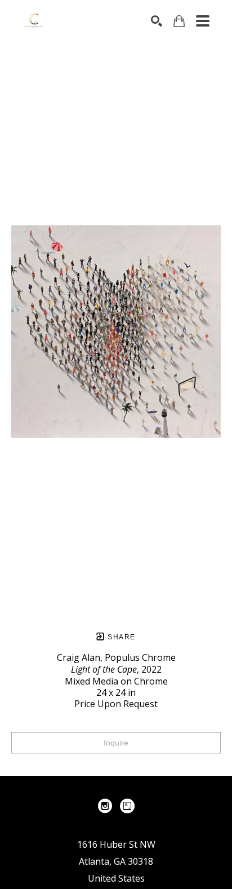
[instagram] (104, 806)
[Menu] (202, 21)
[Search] (156, 21)
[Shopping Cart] (179, 21)
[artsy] (127, 806)
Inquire (116, 742)
